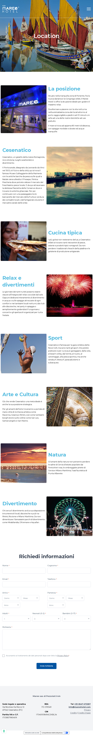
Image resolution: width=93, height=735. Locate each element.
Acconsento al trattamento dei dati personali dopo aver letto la (37, 656)
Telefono (52, 579)
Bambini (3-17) (69, 613)
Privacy (87, 710)
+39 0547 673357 (82, 704)
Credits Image (84, 713)
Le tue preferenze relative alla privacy (52, 732)
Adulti (5, 613)
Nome (5, 565)
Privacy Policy (63, 656)
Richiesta (7, 627)
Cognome (52, 565)
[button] (89, 9)
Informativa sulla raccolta (32, 732)
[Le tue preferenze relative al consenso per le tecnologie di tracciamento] (4, 731)
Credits (73, 713)
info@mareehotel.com (80, 707)
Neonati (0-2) (39, 613)
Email (5, 579)
